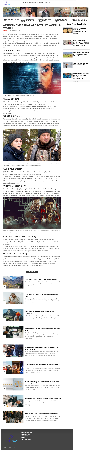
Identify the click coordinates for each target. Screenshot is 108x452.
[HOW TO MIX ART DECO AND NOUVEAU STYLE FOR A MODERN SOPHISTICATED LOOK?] (62, 12)
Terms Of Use (26, 439)
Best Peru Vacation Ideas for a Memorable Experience (39, 312)
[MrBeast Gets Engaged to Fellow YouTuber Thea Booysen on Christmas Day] (68, 78)
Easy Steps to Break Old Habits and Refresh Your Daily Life (41, 295)
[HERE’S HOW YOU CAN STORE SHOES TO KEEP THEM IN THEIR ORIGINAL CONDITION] (79, 12)
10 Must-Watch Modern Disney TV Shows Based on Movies (42, 365)
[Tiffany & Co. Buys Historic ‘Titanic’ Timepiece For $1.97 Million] (68, 32)
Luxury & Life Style (33, 2)
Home (23, 437)
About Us (24, 436)
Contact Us (25, 434)
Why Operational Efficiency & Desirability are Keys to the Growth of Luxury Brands (81, 43)
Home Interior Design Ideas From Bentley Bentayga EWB (42, 329)
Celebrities (47, 2)
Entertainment (25, 2)
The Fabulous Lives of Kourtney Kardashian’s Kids (42, 413)
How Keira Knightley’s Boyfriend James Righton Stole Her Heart (41, 348)
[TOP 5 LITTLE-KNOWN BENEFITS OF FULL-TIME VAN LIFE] (11, 12)
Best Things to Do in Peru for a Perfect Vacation (41, 279)
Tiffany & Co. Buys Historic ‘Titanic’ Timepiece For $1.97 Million (80, 31)
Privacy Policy (26, 432)
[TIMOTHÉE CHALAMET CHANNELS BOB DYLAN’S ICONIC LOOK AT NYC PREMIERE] (45, 12)
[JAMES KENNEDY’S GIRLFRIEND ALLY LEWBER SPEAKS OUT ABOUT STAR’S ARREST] (28, 12)
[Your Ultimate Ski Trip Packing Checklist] (68, 67)
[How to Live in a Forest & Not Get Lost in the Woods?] (68, 57)
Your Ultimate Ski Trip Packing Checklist (80, 64)
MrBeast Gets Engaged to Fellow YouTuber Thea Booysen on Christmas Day (81, 76)
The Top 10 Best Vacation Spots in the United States (43, 398)
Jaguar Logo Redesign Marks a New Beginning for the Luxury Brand (42, 382)
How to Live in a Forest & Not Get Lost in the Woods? (81, 54)
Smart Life (41, 2)
